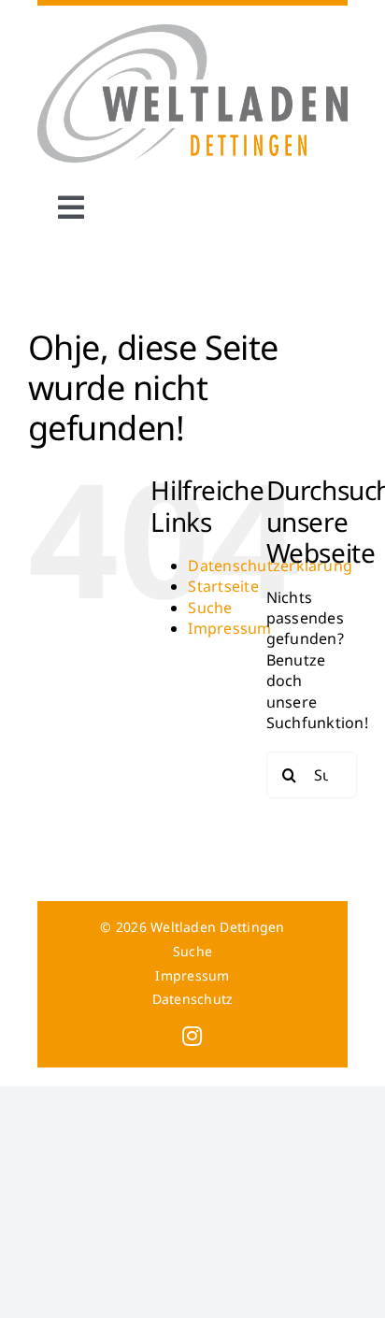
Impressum (229, 628)
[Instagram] (192, 1036)
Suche (210, 607)
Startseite (223, 586)
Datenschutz (193, 999)
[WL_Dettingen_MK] (193, 31)
